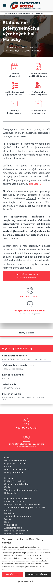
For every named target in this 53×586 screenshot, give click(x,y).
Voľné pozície (10, 525)
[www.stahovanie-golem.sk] (23, 9)
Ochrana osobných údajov (17, 484)
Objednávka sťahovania (15, 463)
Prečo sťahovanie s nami (16, 469)
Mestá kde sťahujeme (15, 460)
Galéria (7, 519)
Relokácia (9, 513)
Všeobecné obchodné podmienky (21, 490)
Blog (6, 522)
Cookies (8, 487)
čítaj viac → (35, 183)
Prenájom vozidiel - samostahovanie (22, 504)
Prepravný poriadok (13, 533)
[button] (26, 581)
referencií (31, 198)
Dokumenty (10, 493)
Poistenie (9, 478)
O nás (7, 457)
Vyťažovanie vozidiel (14, 501)
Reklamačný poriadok (15, 481)
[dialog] (26, 560)
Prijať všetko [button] (12, 574)
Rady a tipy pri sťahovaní (16, 530)
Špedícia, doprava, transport (17, 516)
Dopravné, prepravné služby (17, 498)
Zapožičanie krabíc (13, 528)
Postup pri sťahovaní (14, 472)
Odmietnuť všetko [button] (37, 574)
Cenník (7, 466)
